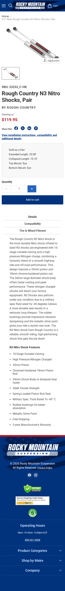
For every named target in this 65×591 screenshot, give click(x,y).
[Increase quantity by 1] (32, 188)
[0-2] (10, 73)
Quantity (7, 181)
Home (5, 16)
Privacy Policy (44, 467)
